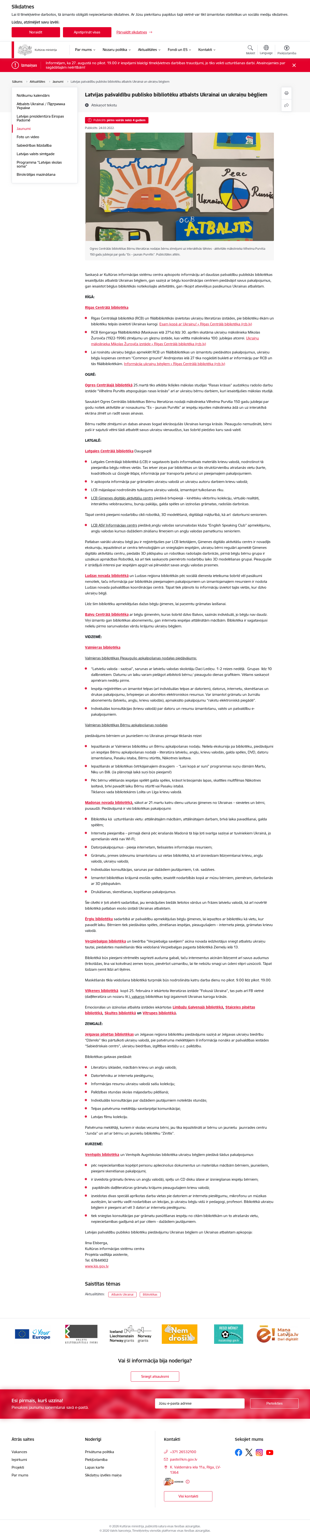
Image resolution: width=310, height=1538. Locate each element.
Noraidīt (35, 32)
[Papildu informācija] (187, 1481)
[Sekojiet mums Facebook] (238, 1452)
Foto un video (28, 137)
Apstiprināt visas (87, 32)
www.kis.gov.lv (96, 1266)
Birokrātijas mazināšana (36, 174)
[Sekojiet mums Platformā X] (249, 1452)
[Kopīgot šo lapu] (286, 105)
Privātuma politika (99, 1452)
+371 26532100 (183, 1452)
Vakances (19, 1452)
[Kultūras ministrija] (37, 50)
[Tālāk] (287, 1334)
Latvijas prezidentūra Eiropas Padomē (40, 118)
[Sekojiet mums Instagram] (259, 1452)
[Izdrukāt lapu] (286, 93)
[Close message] (293, 65)
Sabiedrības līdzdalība (34, 145)
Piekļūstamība (96, 1459)
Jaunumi (24, 128)
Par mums (20, 1475)
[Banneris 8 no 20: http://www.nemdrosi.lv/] (130, 1333)
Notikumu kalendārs (33, 95)
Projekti (18, 1467)
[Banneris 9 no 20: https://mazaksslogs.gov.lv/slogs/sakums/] (179, 1333)
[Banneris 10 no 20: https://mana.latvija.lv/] (228, 1333)
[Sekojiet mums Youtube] (269, 1452)
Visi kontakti (188, 1496)
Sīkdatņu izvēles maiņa (103, 1475)
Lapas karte (94, 1467)
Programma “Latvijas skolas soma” (39, 164)
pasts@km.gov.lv (183, 1459)
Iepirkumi (19, 1459)
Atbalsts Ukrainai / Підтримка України (41, 106)
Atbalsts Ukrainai (122, 1294)
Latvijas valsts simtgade (35, 154)
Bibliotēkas (150, 1294)
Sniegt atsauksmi (155, 1376)
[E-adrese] (173, 1482)
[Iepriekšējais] (23, 1334)
